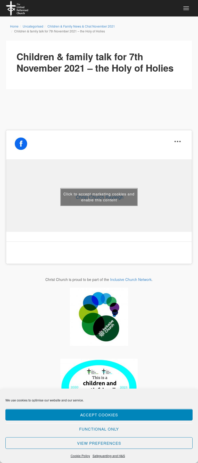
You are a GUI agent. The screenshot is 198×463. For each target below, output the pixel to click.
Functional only (99, 429)
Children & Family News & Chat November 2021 (81, 26)
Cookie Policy (80, 455)
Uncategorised (33, 26)
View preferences (99, 443)
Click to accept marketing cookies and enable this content (99, 196)
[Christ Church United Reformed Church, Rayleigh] (17, 7)
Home (14, 26)
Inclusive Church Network (131, 279)
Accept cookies (99, 414)
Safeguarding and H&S (109, 455)
